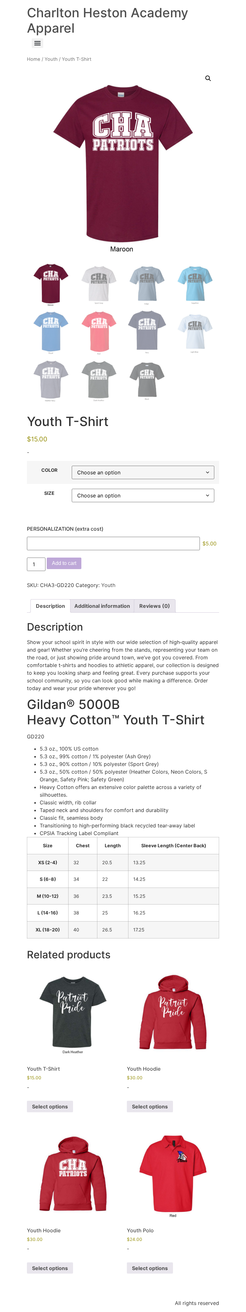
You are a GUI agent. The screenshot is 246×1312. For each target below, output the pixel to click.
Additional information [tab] (102, 606)
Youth (51, 59)
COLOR (49, 470)
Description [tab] (50, 606)
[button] (208, 78)
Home (33, 59)
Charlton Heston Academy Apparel (107, 20)
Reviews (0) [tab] (154, 606)
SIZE (49, 493)
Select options (50, 1106)
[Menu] (37, 43)
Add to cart (64, 563)
